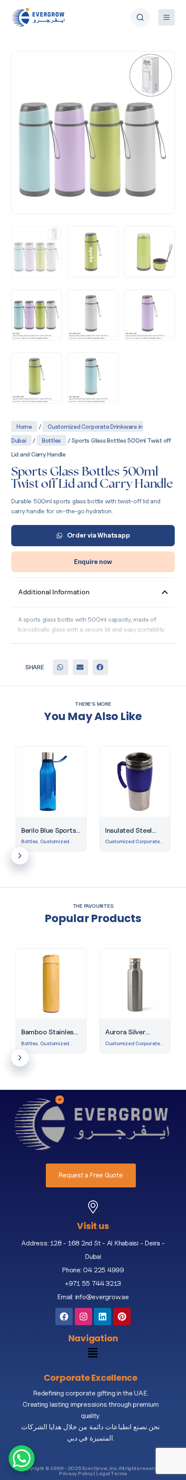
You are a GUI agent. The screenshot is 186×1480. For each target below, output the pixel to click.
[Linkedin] (102, 1316)
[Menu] (166, 17)
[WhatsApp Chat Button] (22, 1458)
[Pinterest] (122, 1316)
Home (24, 426)
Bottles (51, 440)
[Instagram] (83, 1316)
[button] (60, 667)
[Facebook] (64, 1316)
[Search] (140, 17)
